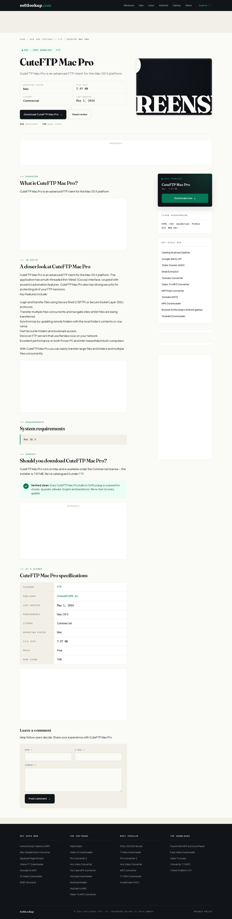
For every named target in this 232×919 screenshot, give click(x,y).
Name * (28, 750)
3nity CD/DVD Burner (131, 846)
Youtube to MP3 (28, 870)
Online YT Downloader (31, 864)
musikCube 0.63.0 (129, 882)
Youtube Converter (172, 278)
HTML (164, 223)
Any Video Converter (81, 864)
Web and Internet (42, 39)
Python (196, 223)
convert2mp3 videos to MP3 (35, 846)
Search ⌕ (204, 5)
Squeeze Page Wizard (31, 858)
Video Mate (76, 846)
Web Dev (173, 227)
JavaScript (183, 223)
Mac (141, 5)
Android (163, 5)
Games (177, 5)
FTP (60, 39)
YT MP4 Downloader (130, 876)
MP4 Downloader (171, 303)
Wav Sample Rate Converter (35, 852)
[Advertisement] (116, 21)
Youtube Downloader (173, 316)
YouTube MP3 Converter (83, 870)
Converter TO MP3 (180, 864)
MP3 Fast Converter (173, 290)
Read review (79, 114)
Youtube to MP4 (78, 888)
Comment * (30, 765)
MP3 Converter (128, 870)
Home (23, 39)
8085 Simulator (28, 882)
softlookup (35, 5)
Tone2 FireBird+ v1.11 (181, 870)
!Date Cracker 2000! (173, 265)
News (189, 5)
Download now (185, 198)
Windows (129, 5)
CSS (171, 223)
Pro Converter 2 (78, 858)
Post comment (40, 798)
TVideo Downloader (130, 852)
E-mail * (80, 750)
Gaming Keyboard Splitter (176, 252)
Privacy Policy (203, 911)
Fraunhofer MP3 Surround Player (187, 846)
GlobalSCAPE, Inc (67, 596)
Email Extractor (170, 271)
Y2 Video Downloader (31, 876)
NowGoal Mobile (78, 882)
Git (164, 227)
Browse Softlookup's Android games (182, 309)
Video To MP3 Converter (175, 284)
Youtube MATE (170, 297)
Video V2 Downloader (81, 852)
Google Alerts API (172, 259)
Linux (151, 5)
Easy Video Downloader (182, 852)
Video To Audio (178, 858)
